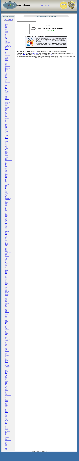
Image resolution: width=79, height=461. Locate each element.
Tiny (5, 413)
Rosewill (6, 337)
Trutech (6, 419)
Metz (5, 255)
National (6, 273)
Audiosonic (6, 58)
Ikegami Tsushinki (7, 199)
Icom (5, 197)
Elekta (5, 139)
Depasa (6, 124)
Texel (5, 409)
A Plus (6, 22)
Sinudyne (6, 369)
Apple (5, 48)
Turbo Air (6, 420)
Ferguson (6, 150)
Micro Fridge (7, 256)
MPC (5, 266)
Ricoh (5, 331)
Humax (6, 194)
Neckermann (6, 274)
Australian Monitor (7, 61)
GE (5, 165)
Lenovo (6, 226)
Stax (5, 380)
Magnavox (6, 244)
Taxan (5, 396)
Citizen (6, 96)
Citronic (6, 97)
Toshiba (6, 416)
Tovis (5, 417)
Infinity (6, 201)
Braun (5, 76)
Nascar (6, 272)
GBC (5, 164)
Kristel (6, 220)
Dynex (6, 134)
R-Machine (6, 333)
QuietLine (6, 318)
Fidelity (6, 151)
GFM (5, 169)
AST (5, 53)
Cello (5, 87)
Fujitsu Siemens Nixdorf (8, 160)
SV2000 (6, 388)
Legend (6, 225)
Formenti (6, 156)
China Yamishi (7, 91)
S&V (5, 341)
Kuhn (5, 221)
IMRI (5, 200)
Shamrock (6, 360)
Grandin (6, 177)
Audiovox (6, 60)
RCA (5, 323)
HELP (24, 54)
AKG (5, 34)
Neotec (6, 275)
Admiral (6, 28)
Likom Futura (7, 231)
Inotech (6, 203)
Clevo (5, 100)
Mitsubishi (6, 263)
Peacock (6, 297)
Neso (5, 276)
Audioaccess (6, 57)
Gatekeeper (6, 162)
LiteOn (6, 233)
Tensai (5, 407)
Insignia (6, 204)
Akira (5, 35)
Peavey (6, 298)
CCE (5, 86)
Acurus (6, 26)
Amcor (6, 41)
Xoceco (6, 444)
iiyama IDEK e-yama (8, 198)
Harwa (5, 186)
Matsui (6, 249)
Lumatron (6, 236)
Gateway (6, 163)
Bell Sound (6, 69)
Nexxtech (6, 278)
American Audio (7, 42)
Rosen (5, 336)
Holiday (6, 191)
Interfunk (6, 205)
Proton (6, 311)
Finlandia (6, 152)
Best (5, 71)
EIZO (5, 137)
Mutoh (6, 268)
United (6, 424)
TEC (5, 399)
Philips (6, 301)
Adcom (6, 27)
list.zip (12, 17)
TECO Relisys (7, 402)
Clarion (6, 98)
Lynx (5, 239)
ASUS (6, 54)
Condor (6, 105)
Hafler (5, 179)
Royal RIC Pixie (7, 339)
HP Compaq (6, 193)
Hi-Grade (6, 189)
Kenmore (6, 214)
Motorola (6, 265)
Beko (5, 67)
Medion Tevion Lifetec (8, 252)
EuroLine (6, 146)
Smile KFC (6, 372)
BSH (5, 80)
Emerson (6, 143)
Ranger (6, 322)
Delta (5, 122)
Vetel (5, 427)
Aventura (6, 64)
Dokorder (6, 128)
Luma (5, 235)
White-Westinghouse (8, 440)
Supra (5, 387)
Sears (5, 354)
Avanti (6, 63)
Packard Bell (6, 294)
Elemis (6, 140)
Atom (5, 55)
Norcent (6, 282)
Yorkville (6, 448)
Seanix (6, 353)
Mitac (5, 262)
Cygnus (6, 113)
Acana (5, 23)
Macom (6, 240)
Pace (5, 293)
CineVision (6, 94)
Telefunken (6, 405)
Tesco (5, 408)
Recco (5, 326)
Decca (5, 120)
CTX (5, 112)
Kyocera (6, 223)
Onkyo (6, 287)
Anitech (6, 44)
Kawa (5, 212)
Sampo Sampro (7, 346)
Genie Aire (6, 167)
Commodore (6, 103)
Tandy (5, 392)
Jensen (6, 210)
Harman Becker (7, 183)
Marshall (6, 248)
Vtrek (5, 434)
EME (5, 142)
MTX (5, 267)
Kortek (6, 218)
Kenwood (6, 215)
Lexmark (6, 227)
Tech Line (6, 400)
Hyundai (6, 195)
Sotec (5, 376)
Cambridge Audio (7, 82)
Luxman (6, 237)
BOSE (6, 75)
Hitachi (6, 190)
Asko (5, 52)
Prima (5, 308)
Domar (6, 129)
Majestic (6, 245)
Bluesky (6, 73)
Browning (6, 78)
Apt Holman (6, 49)
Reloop (6, 328)
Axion (5, 65)
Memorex (6, 254)
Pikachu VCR (7, 303)
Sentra (5, 359)
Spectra (6, 377)
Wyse (5, 441)
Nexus (5, 277)
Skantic (6, 370)
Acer (5, 25)
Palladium (6, 295)
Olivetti (6, 285)
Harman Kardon (7, 184)
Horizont (6, 192)
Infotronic (6, 202)
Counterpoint (7, 107)
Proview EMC (7, 312)
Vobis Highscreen (7, 431)
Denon (6, 123)
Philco (6, 300)
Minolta (6, 259)
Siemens (6, 364)
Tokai (5, 414)
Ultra (5, 422)
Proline (6, 309)
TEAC (6, 398)
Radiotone (6, 321)
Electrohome (6, 138)
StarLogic (6, 379)
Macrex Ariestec (7, 241)
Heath (5, 187)
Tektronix (6, 404)
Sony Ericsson (7, 375)
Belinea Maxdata (7, 68)
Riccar (5, 330)
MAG (5, 242)
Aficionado (6, 31)
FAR (5, 149)
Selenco (6, 358)
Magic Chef (6, 243)
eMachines (6, 141)
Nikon (5, 280)
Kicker (6, 216)
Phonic (6, 302)
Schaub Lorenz (7, 351)
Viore (5, 429)
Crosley (6, 110)
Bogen (6, 74)
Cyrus (5, 114)
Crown (6, 111)
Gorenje (6, 172)
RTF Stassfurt (7, 340)
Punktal (6, 313)
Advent (6, 29)
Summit (6, 382)
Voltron (6, 432)
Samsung (6, 347)
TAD (5, 391)
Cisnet (6, 95)
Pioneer (6, 304)
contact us (53, 54)
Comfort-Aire (7, 101)
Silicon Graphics (7, 366)
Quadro (6, 316)
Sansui (6, 349)
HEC (5, 188)
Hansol (6, 181)
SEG (5, 356)
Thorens (6, 411)
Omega (6, 286)
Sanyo (5, 350)
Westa (5, 438)
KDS (5, 213)
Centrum (6, 88)
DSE (5, 130)
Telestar (6, 406)
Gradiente (6, 174)
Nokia (5, 281)
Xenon (6, 442)
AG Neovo (6, 32)
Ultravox (6, 423)
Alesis (5, 37)
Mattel (6, 250)
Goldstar (6, 170)
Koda (5, 217)
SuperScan (6, 386)
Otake (5, 290)
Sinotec (6, 368)
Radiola (6, 320)
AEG (5, 30)
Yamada (6, 446)
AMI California (7, 43)
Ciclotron (6, 92)
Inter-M (6, 206)
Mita (5, 261)
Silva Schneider (7, 367)
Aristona (6, 51)
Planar (5, 305)
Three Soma (6, 412)
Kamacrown (6, 211)
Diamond (6, 126)
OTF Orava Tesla (7, 291)
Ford (5, 155)
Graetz (5, 175)
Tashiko (6, 393)
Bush (5, 81)
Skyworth (6, 371)
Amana (6, 40)
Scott (5, 352)
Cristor (6, 109)
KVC (5, 222)
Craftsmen (6, 108)
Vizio (5, 430)
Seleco (6, 357)
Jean (5, 209)
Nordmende (6, 283)
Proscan (6, 310)
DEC (5, 119)
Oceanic (6, 284)
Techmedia (6, 401)
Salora (5, 345)
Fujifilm (6, 159)
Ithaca (5, 207)
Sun (5, 384)
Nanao (5, 271)
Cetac (5, 90)
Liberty (6, 230)
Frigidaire (6, 157)
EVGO (6, 147)
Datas (5, 117)
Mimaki (6, 258)
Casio (5, 84)
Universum (6, 425)
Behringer (6, 66)
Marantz (6, 246)
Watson (6, 436)
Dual (5, 132)
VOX (5, 433)
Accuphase (6, 24)
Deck (5, 121)
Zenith (6, 449)
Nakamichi (6, 270)
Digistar (6, 127)
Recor (5, 327)
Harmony (6, 185)
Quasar (6, 317)
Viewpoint (6, 428)
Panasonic (6, 296)
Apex (5, 47)
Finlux (6, 153)
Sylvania (6, 389)
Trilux (5, 418)
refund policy (35, 53)
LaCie (5, 224)
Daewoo (6, 116)
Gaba (5, 161)
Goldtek (6, 171)
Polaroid (6, 306)
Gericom (6, 168)
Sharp (5, 361)
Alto (5, 39)
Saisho (6, 344)
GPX (5, 173)
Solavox (6, 373)
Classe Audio (7, 99)
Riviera (6, 332)
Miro (5, 260)
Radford (6, 319)
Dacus (5, 115)
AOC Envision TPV (8, 46)
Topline (6, 415)
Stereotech (6, 381)
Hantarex (6, 182)
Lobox (6, 234)
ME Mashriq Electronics (8, 251)
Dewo (5, 125)
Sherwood (6, 362)
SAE (5, 343)
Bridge (6, 77)
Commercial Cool (7, 102)
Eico (5, 136)
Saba (5, 342)
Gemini (6, 166)
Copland (6, 106)
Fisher (5, 154)
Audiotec (6, 59)
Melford (6, 253)
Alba (5, 36)
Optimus (6, 289)
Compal (6, 104)
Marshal (6, 247)
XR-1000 (6, 445)
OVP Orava (6, 292)
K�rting (6, 219)
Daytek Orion (7, 118)
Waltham (6, 435)
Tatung (6, 394)
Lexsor (6, 228)
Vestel (5, 426)
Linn (5, 232)
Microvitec (6, 257)
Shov (5, 363)
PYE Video (6, 314)
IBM (5, 196)
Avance (6, 62)
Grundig (6, 178)
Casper (6, 85)
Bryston (6, 79)
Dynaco (6, 133)
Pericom (6, 299)
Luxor (5, 238)
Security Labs (7, 355)
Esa (5, 144)
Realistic (6, 325)
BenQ (5, 70)
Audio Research (7, 56)
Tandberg (6, 390)
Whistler (6, 439)
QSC (5, 315)
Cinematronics (7, 93)
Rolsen (6, 335)
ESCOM (6, 145)
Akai (5, 33)
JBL (5, 208)
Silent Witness (7, 365)
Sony (5, 374)
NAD (5, 269)
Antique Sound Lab (8, 45)
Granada (6, 176)
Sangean (6, 348)
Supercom (6, 385)
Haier (5, 180)
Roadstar (6, 334)
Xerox (5, 443)
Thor (5, 410)
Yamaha (6, 447)
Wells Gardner (7, 437)
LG (5, 229)
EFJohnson (6, 135)
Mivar (5, 264)
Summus (6, 383)
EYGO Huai (6, 148)
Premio (6, 307)
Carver (6, 83)
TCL (5, 397)
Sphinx (6, 378)
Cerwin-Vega (6, 89)
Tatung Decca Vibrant (8, 395)
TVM (5, 421)
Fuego (5, 158)
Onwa (5, 288)
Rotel (5, 338)
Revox (6, 329)
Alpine (6, 38)
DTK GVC (6, 131)
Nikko (5, 279)
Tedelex (6, 403)
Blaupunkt (6, 72)
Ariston (6, 50)
